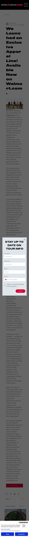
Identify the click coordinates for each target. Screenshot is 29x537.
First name (7, 253)
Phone (6, 276)
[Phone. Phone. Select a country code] (6, 279)
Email (6, 268)
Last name (7, 261)
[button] (24, 240)
